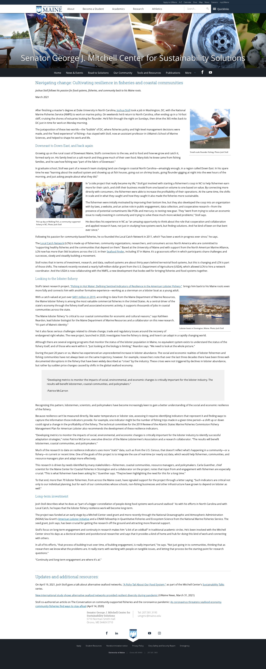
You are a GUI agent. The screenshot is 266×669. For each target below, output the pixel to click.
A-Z (180, 2)
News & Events (74, 72)
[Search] (208, 8)
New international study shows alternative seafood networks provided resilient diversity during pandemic (96, 595)
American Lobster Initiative (73, 519)
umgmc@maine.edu (149, 616)
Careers (214, 2)
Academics (118, 9)
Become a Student (93, 9)
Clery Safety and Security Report (161, 645)
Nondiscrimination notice (117, 645)
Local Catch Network (52, 243)
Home (57, 72)
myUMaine (224, 2)
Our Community (123, 72)
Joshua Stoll (123, 110)
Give (195, 2)
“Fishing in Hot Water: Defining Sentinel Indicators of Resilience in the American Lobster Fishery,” (126, 286)
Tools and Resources (149, 72)
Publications (173, 72)
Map (201, 2)
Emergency (184, 645)
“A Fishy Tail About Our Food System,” (144, 584)
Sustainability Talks (213, 584)
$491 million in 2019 (83, 297)
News (207, 2)
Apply (79, 645)
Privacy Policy (138, 645)
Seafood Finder (115, 251)
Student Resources (94, 645)
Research (138, 9)
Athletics (157, 9)
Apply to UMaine (170, 2)
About (70, 9)
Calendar (187, 2)
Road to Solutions (98, 72)
